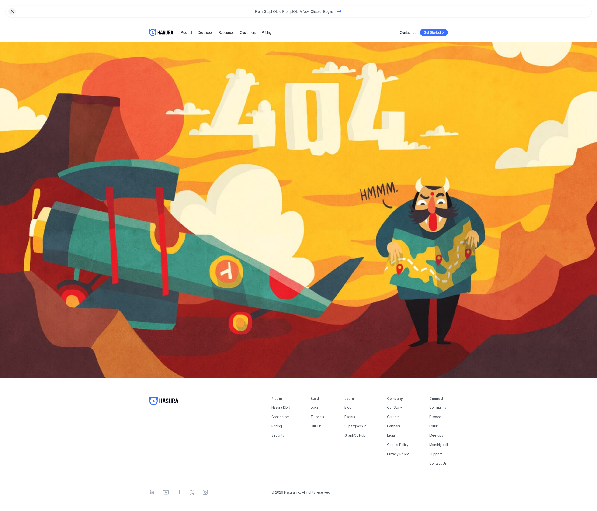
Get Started (432, 32)
